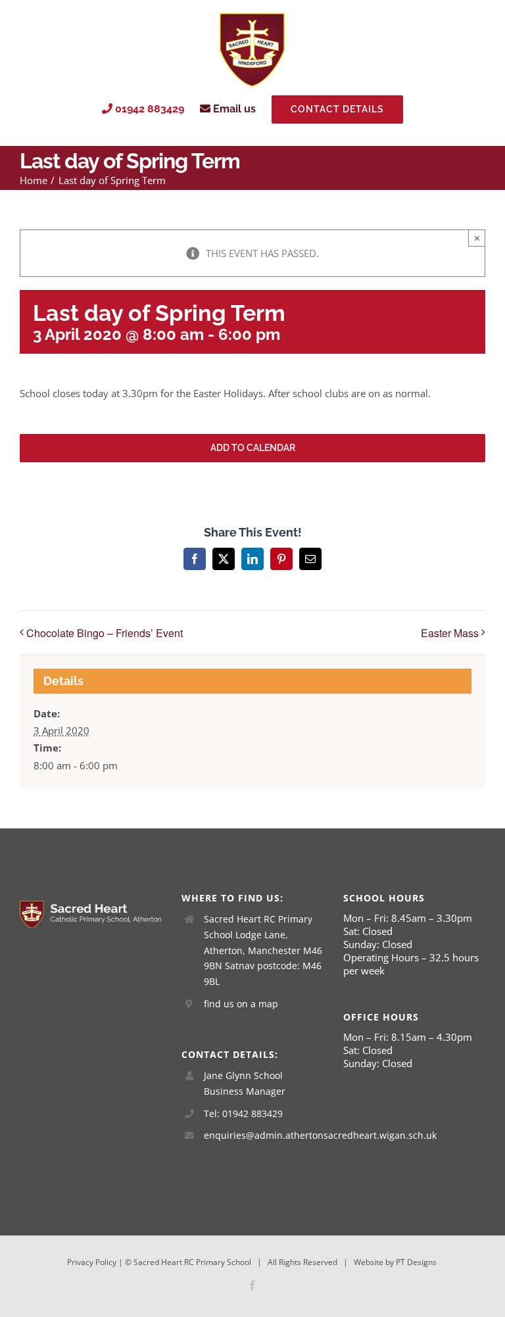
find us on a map (241, 1003)
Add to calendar (252, 448)
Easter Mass (450, 632)
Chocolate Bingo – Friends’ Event (104, 632)
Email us (233, 109)
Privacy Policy (91, 1262)
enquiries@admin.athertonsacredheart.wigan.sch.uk (264, 1135)
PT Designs (416, 1262)
